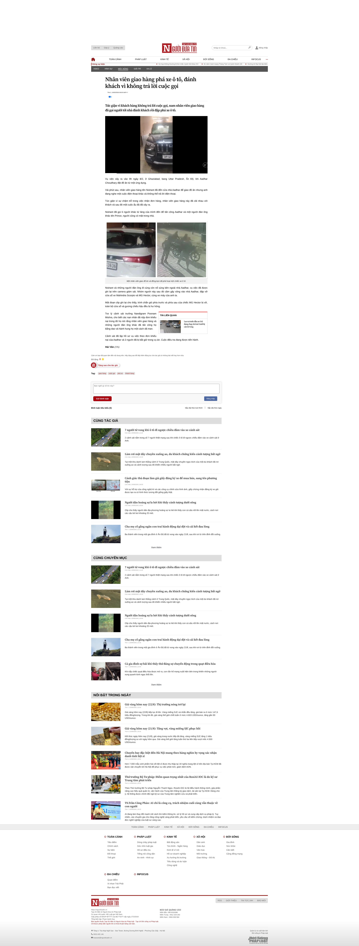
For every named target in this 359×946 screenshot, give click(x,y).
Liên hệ (96, 48)
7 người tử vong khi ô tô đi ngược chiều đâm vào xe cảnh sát (162, 430)
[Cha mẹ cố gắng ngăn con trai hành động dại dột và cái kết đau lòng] (106, 534)
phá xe (120, 373)
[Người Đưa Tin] (142, 902)
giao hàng (102, 373)
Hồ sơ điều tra (143, 850)
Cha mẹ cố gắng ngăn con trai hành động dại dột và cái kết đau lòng (167, 526)
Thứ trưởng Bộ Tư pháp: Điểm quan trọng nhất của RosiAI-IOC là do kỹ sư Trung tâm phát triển (171, 778)
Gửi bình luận (102, 399)
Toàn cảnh (115, 59)
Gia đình (230, 842)
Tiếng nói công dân (146, 854)
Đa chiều (233, 59)
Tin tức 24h (247, 900)
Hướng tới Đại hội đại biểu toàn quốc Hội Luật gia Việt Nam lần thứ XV (240, 64)
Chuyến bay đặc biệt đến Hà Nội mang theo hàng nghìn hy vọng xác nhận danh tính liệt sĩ (171, 754)
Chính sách (112, 846)
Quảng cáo (118, 48)
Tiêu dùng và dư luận (177, 861)
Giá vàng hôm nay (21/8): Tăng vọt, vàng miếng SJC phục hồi (162, 728)
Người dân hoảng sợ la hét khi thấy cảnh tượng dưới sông (160, 502)
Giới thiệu (231, 900)
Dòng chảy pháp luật (147, 842)
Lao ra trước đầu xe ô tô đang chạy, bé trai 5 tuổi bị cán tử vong (194, 324)
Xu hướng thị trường (176, 857)
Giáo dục (201, 846)
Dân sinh (201, 842)
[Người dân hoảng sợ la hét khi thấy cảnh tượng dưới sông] (106, 510)
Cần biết (230, 850)
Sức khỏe (230, 846)
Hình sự (108, 69)
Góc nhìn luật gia (145, 846)
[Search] (249, 47)
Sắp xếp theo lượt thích (193, 408)
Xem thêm (156, 547)
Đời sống (208, 59)
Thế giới (111, 857)
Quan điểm (112, 880)
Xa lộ (149, 69)
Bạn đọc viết (113, 887)
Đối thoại (111, 854)
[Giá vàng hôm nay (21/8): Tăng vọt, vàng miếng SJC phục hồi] (106, 736)
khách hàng (129, 373)
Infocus (256, 59)
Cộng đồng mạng (234, 854)
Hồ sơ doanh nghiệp (176, 854)
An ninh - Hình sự (145, 857)
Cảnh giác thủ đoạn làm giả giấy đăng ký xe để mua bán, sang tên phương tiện (171, 479)
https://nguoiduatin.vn (99, 910)
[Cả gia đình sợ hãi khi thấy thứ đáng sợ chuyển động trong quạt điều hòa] (106, 671)
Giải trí (137, 69)
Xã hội (186, 59)
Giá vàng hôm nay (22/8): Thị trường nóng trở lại (155, 704)
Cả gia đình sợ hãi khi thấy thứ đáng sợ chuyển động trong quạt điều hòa (170, 663)
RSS (220, 900)
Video (96, 69)
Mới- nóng (123, 69)
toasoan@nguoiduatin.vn (102, 938)
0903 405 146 (98, 934)
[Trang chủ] (179, 48)
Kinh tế (164, 59)
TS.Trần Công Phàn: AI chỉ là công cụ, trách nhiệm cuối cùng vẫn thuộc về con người (171, 804)
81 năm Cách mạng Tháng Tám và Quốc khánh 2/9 (189, 64)
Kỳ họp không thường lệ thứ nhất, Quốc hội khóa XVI (144, 64)
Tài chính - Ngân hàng (177, 846)
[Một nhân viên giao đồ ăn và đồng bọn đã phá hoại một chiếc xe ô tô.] (156, 250)
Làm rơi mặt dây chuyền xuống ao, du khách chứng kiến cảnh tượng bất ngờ (172, 454)
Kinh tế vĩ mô (173, 850)
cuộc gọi (112, 373)
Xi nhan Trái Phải (115, 884)
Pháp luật (141, 59)
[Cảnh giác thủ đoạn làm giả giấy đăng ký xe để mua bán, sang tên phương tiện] (106, 485)
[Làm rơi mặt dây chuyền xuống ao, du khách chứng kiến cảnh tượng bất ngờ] (106, 461)
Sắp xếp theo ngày (215, 408)
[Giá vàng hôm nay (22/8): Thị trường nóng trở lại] (106, 712)
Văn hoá (200, 850)
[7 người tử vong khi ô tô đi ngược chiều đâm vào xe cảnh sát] (106, 437)
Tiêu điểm (112, 842)
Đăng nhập (211, 399)
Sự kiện (111, 850)
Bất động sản (173, 842)
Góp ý (106, 48)
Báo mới (261, 900)
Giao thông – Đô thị (206, 857)
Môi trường (202, 854)
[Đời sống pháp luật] (238, 940)
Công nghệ (172, 865)
